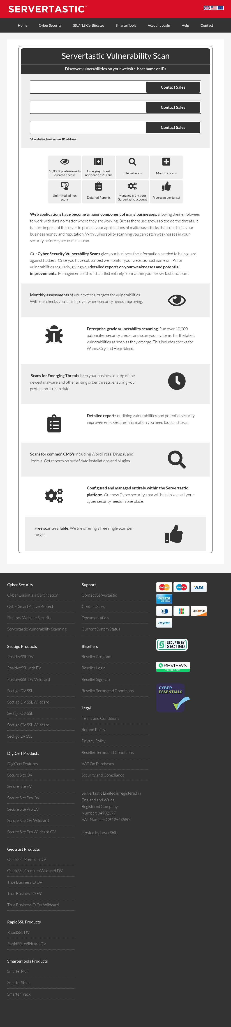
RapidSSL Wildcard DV (26, 943)
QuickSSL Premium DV (26, 859)
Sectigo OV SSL (20, 713)
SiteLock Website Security (29, 617)
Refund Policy (93, 729)
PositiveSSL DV (20, 656)
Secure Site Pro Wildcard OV (31, 831)
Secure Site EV (19, 786)
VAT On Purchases (98, 763)
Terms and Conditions (100, 718)
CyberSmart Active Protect (30, 606)
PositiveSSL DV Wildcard (28, 679)
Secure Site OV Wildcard (28, 820)
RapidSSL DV (18, 932)
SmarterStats (18, 982)
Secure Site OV (19, 774)
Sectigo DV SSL (20, 690)
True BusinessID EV (24, 893)
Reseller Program (96, 656)
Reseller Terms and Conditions (108, 690)
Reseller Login (94, 667)
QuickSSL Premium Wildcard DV (35, 870)
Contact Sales (93, 606)
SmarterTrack (19, 994)
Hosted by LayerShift (100, 832)
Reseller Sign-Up (96, 679)
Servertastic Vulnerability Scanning (37, 628)
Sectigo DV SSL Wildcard (28, 701)
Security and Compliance (103, 774)
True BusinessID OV (24, 882)
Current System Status (101, 628)
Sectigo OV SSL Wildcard (28, 724)
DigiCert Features (22, 763)
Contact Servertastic (99, 595)
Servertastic (52, 9)
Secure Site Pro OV (23, 797)
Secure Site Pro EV (23, 809)
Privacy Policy (94, 740)
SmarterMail (17, 971)
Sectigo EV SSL (19, 736)
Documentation (95, 617)
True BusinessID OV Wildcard (33, 904)
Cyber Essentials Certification (32, 595)
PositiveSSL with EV (24, 667)
